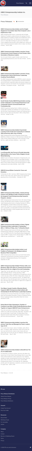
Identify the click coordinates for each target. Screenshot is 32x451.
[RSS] (14, 21)
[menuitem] (26, 3)
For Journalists (4, 422)
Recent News (4, 417)
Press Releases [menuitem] (20, 3)
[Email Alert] (17, 21)
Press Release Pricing (6, 398)
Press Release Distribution (7, 400)
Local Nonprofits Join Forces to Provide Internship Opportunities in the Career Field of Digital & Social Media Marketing (15, 154)
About (2, 431)
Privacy (2, 440)
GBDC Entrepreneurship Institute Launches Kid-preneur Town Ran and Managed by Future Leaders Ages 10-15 (15, 324)
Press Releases (4, 14)
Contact (2, 433)
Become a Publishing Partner (7, 436)
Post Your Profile (5, 410)
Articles (2, 424)
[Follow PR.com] (30, 447)
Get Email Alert (21, 21)
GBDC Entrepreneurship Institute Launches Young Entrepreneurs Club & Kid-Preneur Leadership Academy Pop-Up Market (15, 75)
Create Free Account (5, 408)
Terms (2, 438)
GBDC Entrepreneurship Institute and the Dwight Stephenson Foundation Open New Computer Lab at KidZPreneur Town (15, 30)
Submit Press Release (6, 396)
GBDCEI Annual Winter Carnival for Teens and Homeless (14, 171)
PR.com (6, 447)
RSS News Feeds (5, 419)
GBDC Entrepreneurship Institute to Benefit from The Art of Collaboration (16, 350)
